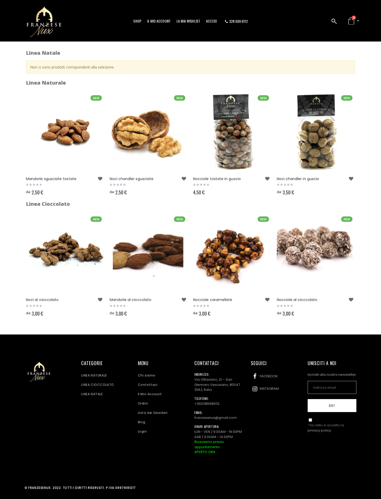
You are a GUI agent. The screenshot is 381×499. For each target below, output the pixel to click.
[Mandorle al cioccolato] (149, 253)
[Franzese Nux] (44, 22)
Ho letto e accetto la (326, 428)
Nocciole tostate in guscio (217, 178)
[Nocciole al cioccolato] (316, 253)
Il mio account (159, 21)
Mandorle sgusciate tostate (51, 178)
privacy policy (319, 430)
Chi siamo (147, 375)
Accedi (211, 21)
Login (142, 431)
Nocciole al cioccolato (297, 299)
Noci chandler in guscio (298, 178)
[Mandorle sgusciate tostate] (65, 132)
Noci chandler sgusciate (132, 178)
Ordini (143, 403)
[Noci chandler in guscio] (316, 132)
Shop (137, 21)
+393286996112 (207, 403)
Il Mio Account (150, 394)
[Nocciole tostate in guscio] (232, 132)
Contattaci (148, 384)
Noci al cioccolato (42, 299)
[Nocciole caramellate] (232, 253)
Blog (141, 422)
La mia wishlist (188, 21)
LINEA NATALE (92, 394)
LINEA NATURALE (94, 375)
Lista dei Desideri (153, 413)
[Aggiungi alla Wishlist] (100, 179)
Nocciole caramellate (212, 299)
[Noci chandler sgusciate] (149, 132)
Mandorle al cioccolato (131, 299)
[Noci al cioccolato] (65, 253)
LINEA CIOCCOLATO (97, 384)
